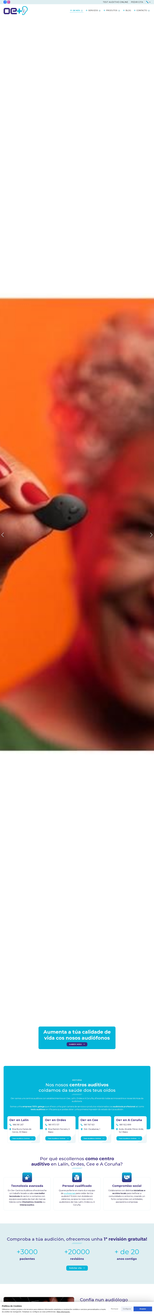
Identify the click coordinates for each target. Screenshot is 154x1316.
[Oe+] (16, 10)
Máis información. (63, 1312)
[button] (2, 535)
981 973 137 (53, 1125)
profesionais (69, 1193)
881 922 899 (125, 1125)
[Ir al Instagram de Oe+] (8, 2)
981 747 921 (89, 1125)
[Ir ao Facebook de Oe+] (5, 2)
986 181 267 (18, 1125)
